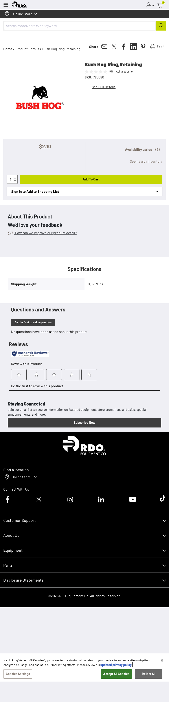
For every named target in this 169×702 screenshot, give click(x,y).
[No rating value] (97, 72)
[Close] (162, 660)
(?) (157, 149)
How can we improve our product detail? (45, 233)
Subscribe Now (84, 422)
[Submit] (161, 26)
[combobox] (84, 26)
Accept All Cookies (116, 674)
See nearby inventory (146, 161)
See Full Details (104, 87)
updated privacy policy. (116, 665)
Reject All (148, 674)
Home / (9, 49)
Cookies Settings (18, 674)
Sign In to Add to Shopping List (35, 191)
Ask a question (125, 71)
